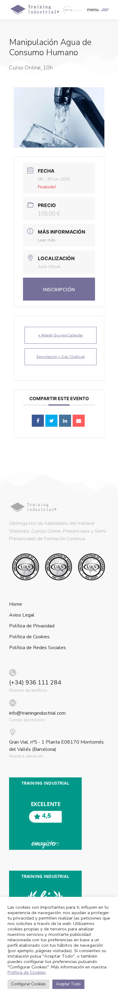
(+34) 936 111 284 (35, 682)
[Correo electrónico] (79, 421)
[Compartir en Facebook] (38, 421)
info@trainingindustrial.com (37, 713)
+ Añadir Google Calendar (60, 335)
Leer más (46, 240)
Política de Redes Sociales (37, 648)
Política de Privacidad (31, 626)
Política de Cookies (29, 637)
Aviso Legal (21, 615)
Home (15, 604)
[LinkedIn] (65, 421)
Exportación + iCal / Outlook (61, 356)
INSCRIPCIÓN (59, 289)
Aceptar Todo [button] (68, 984)
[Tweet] (51, 421)
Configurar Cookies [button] (28, 984)
